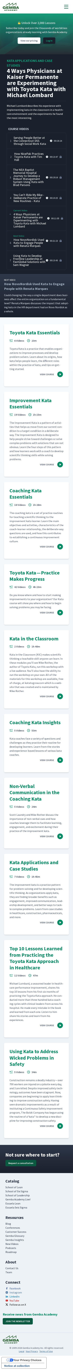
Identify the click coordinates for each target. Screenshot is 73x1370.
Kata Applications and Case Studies (29, 63)
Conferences (12, 1227)
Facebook (15, 1288)
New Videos (12, 1244)
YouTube (14, 1300)
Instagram (16, 1292)
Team (8, 1272)
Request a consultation (20, 1163)
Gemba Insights (14, 1240)
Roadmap (11, 1252)
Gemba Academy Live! (17, 1199)
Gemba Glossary (14, 1235)
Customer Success (15, 1231)
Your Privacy (32, 1351)
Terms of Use (46, 1351)
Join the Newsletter (18, 1321)
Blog (8, 1223)
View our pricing (29, 40)
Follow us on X (18, 1304)
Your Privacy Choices (27, 1360)
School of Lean (14, 1187)
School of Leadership (17, 1195)
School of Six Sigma (16, 1191)
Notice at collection (17, 1365)
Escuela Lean (12, 1203)
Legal (21, 1351)
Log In (49, 40)
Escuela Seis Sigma (16, 1207)
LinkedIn (15, 1296)
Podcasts (10, 1248)
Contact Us (11, 1268)
